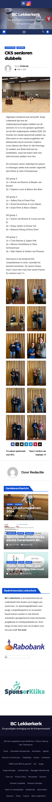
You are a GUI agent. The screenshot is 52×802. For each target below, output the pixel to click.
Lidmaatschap (23, 770)
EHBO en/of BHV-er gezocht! (20, 764)
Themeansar (27, 745)
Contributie (45, 758)
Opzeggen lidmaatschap (40, 770)
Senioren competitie (17, 783)
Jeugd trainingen (9, 770)
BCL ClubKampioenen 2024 (23, 509)
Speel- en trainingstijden (14, 790)
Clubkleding (26, 758)
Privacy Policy (20, 777)
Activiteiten (10, 47)
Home (6, 751)
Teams (18, 796)
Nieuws (10, 504)
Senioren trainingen (34, 783)
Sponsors (10, 796)
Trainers (26, 796)
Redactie (24, 66)
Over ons (9, 777)
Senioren (20, 47)
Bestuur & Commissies (11, 758)
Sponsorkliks (42, 790)
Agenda (46, 751)
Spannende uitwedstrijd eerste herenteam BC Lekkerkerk (25, 540)
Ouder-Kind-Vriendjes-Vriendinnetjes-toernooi (25, 567)
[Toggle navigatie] (24, 32)
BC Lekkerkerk (26, 14)
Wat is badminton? (38, 796)
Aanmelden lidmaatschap (20, 751)
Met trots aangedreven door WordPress (19, 741)
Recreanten (32, 777)
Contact (36, 758)
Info (34, 764)
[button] (43, 32)
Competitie (11, 533)
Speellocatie (30, 790)
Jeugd (21, 562)
